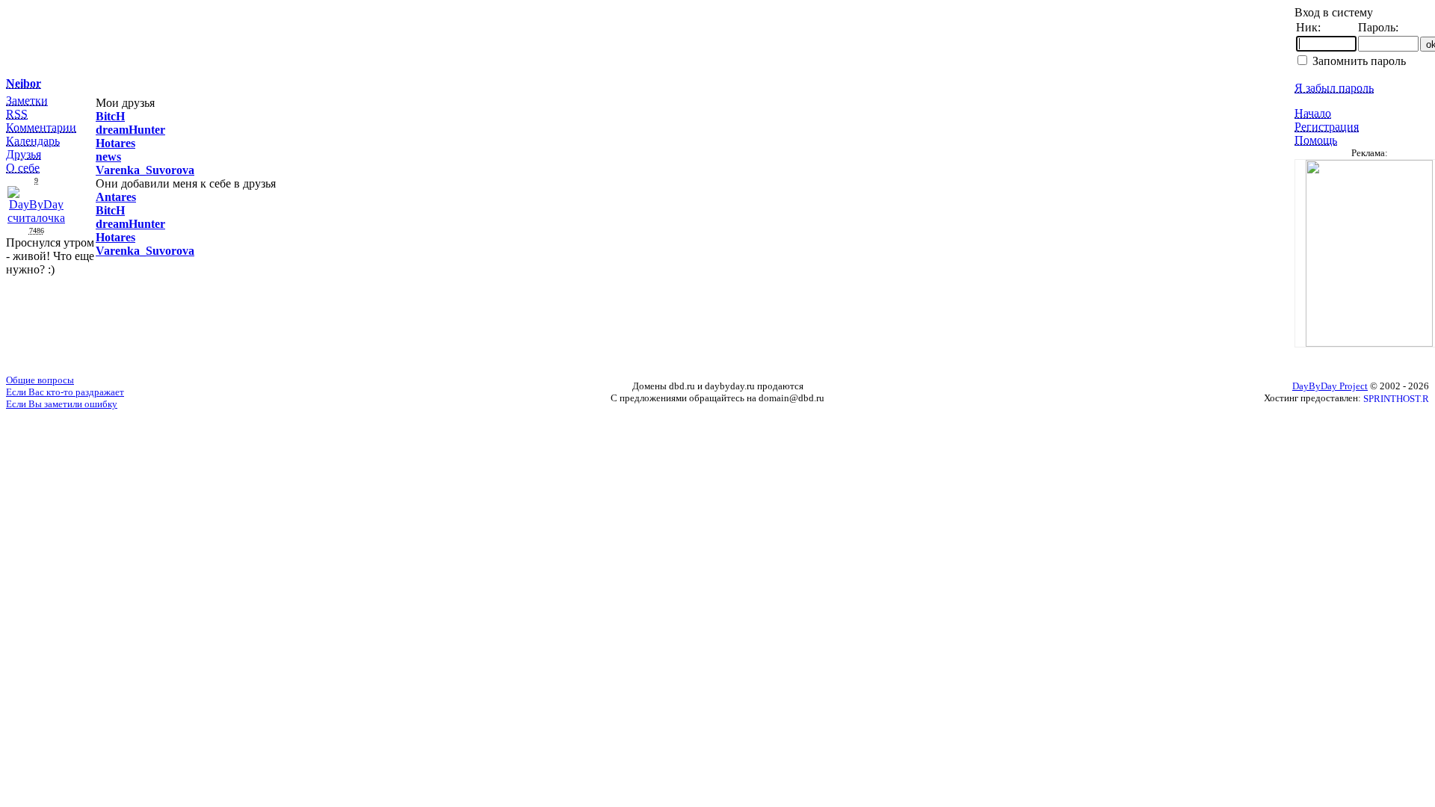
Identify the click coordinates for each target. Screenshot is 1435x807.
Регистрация (1326, 126)
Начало (1312, 113)
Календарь (33, 140)
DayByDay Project (1330, 386)
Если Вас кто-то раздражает (65, 392)
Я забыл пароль (1334, 87)
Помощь (1315, 140)
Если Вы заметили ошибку (61, 403)
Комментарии (41, 127)
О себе (23, 167)
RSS (17, 114)
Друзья (23, 154)
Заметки (27, 100)
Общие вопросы (40, 380)
